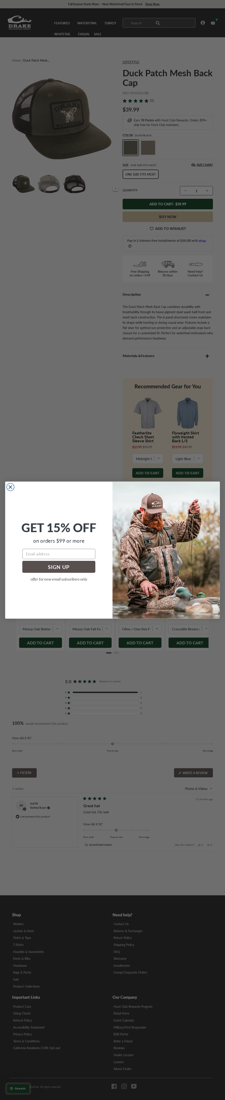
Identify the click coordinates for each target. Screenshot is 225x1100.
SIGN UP (59, 566)
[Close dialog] (10, 487)
